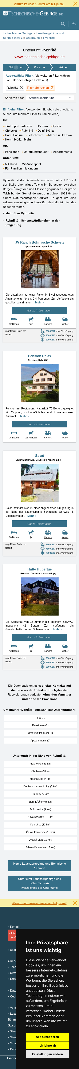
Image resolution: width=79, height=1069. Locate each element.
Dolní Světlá (46, 130)
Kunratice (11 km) (40, 824)
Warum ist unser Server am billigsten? (39, 4)
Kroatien (15, 978)
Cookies (15, 996)
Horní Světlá (13, 139)
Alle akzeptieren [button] (47, 1037)
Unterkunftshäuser (36, 151)
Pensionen (12, 151)
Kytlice (56, 126)
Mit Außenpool (31, 164)
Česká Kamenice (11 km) (40, 832)
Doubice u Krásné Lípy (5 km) (40, 786)
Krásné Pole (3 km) (40, 763)
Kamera (48, 324)
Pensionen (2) (40, 725)
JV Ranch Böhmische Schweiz (39, 242)
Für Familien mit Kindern (21, 168)
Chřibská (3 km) (40, 771)
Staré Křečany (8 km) (40, 801)
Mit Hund (11, 164)
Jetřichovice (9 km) (40, 809)
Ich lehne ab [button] (47, 1045)
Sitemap (15, 949)
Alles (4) (40, 717)
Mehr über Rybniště (19, 213)
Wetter (65, 324)
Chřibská (11, 130)
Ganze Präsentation (39, 310)
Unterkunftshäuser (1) (40, 732)
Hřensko (42, 126)
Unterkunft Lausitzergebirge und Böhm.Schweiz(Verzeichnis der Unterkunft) (39, 883)
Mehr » (39, 302)
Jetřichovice (36, 135)
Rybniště (27, 130)
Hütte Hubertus (39, 569)
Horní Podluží (14, 135)
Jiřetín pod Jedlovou (18, 126)
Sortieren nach (14, 97)
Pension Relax (39, 356)
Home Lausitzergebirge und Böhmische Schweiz (39, 866)
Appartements (62, 151)
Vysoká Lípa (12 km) (40, 839)
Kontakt (15, 926)
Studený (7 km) (40, 794)
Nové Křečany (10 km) (40, 817)
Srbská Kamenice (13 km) (40, 847)
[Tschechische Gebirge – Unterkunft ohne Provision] (33, 13)
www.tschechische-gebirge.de (40, 57)
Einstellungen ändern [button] (47, 1054)
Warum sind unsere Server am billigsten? (39, 903)
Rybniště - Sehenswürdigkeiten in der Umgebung (32, 223)
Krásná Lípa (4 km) (40, 778)
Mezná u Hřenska (60, 135)
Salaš (39, 455)
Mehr (27, 139)
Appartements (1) (40, 740)
